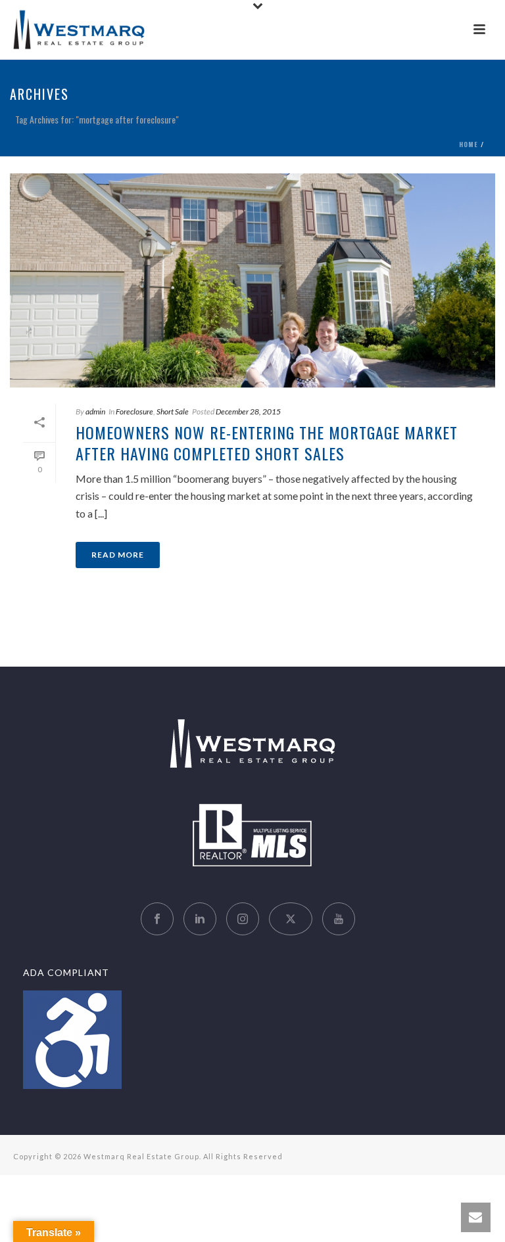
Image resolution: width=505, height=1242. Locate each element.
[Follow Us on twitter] (290, 918)
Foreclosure (134, 411)
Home (468, 144)
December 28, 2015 (248, 411)
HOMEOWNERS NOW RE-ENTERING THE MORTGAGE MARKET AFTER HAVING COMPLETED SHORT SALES (267, 442)
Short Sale (172, 411)
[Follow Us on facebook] (157, 918)
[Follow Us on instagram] (242, 918)
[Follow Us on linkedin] (199, 918)
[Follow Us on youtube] (338, 918)
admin (95, 411)
